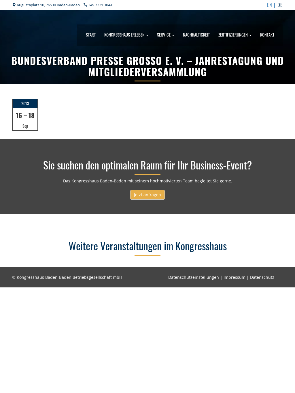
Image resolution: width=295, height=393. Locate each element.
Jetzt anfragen (147, 194)
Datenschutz (262, 277)
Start (91, 34)
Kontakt (267, 34)
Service (164, 34)
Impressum (234, 277)
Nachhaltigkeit (196, 34)
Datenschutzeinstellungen (193, 277)
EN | (272, 4)
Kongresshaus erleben (124, 34)
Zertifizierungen (233, 34)
